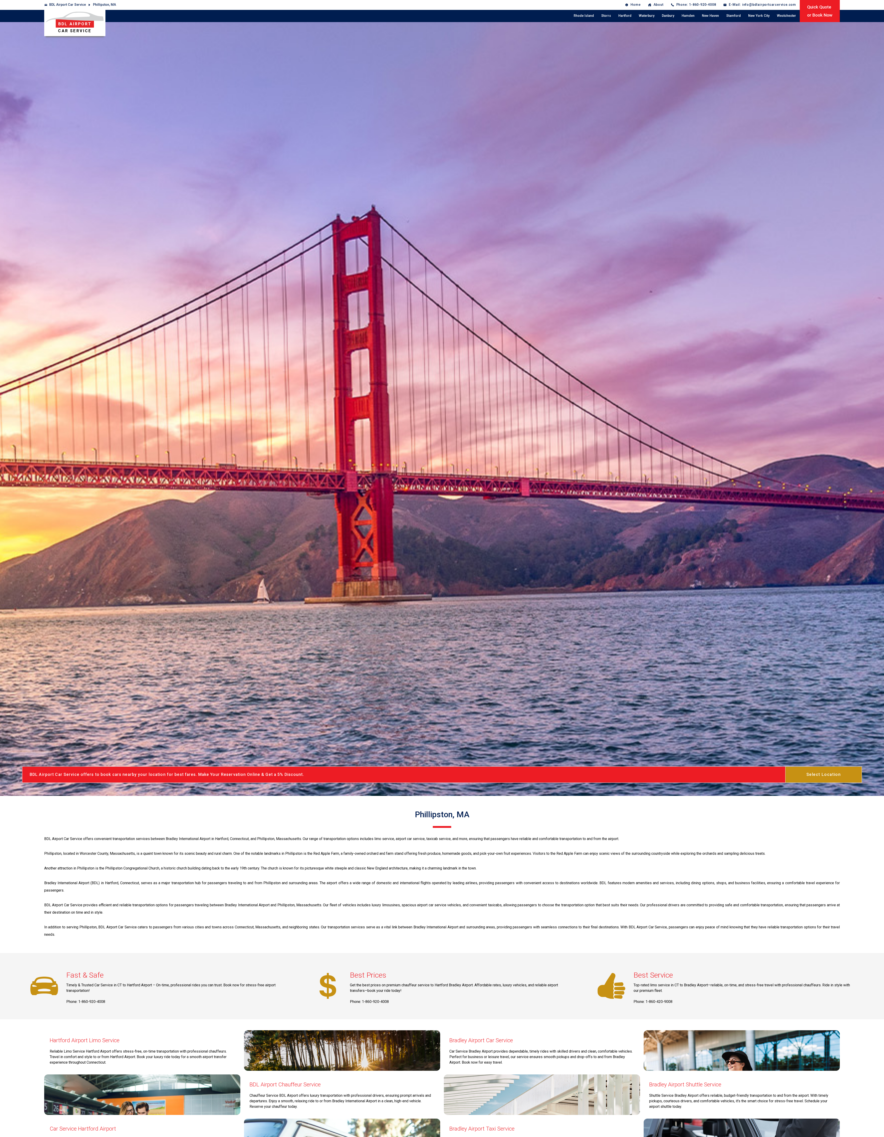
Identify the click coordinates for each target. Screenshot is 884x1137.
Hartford (624, 16)
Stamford (733, 16)
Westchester (786, 16)
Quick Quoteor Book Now (819, 11)
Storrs (606, 16)
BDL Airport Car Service (67, 5)
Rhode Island (584, 16)
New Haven (710, 16)
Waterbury (646, 16)
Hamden (688, 16)
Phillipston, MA (104, 5)
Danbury (668, 16)
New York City (759, 16)
